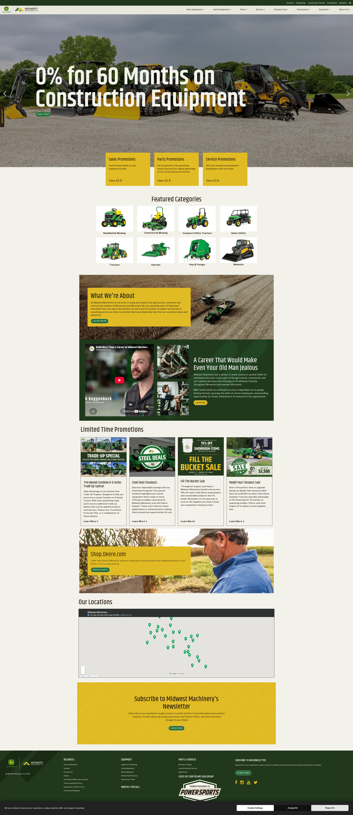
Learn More (90, 521)
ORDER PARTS (100, 570)
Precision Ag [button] (280, 9)
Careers (343, 3)
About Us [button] (344, 9)
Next (348, 93)
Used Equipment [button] (221, 9)
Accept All (292, 808)
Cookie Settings (255, 808)
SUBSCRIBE (176, 728)
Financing (300, 3)
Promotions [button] (302, 9)
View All (114, 180)
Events (290, 3)
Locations (332, 3)
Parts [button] (243, 9)
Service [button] (260, 9)
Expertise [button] (324, 9)
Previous (5, 93)
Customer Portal (316, 3)
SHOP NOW (43, 125)
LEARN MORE (99, 321)
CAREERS (200, 403)
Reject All (329, 808)
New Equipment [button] (195, 9)
